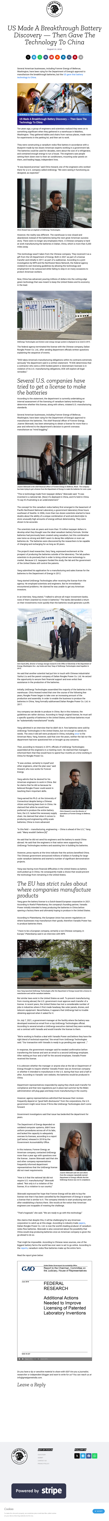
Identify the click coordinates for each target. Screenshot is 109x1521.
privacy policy (58, 781)
